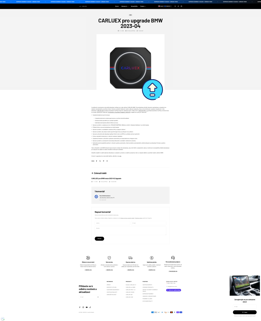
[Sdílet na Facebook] (96, 161)
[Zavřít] (257, 278)
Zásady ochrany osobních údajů (127, 218)
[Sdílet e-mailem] (107, 161)
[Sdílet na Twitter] (100, 161)
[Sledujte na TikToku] (90, 307)
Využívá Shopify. (90, 312)
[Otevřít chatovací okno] (2, 318)
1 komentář (140, 30)
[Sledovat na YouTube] (87, 307)
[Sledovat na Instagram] (83, 307)
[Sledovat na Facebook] (80, 307)
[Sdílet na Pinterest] (103, 161)
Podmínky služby (138, 218)
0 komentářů (113, 181)
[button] (165, 6)
